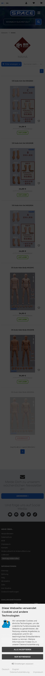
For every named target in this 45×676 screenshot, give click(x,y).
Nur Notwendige (22, 657)
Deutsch (5, 669)
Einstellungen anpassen (23, 664)
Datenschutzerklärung (20, 672)
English (15, 669)
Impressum (38, 672)
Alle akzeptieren (22, 650)
